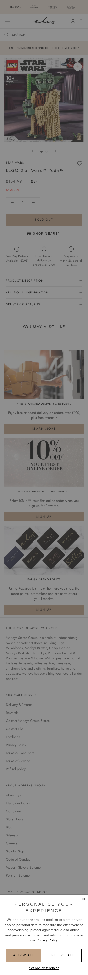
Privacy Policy (47, 940)
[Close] (83, 899)
